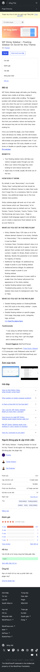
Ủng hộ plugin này (8, 581)
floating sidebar (32, 501)
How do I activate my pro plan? (13, 433)
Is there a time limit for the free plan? (15, 404)
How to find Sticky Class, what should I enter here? (11, 391)
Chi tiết (6, 61)
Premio (7, 48)
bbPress (6, 633)
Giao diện (24, 596)
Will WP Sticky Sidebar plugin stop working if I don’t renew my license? (15, 425)
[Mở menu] (37, 3)
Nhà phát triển (9, 76)
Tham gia (24, 609)
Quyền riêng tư (7, 603)
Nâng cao (5, 511)
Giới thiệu (5, 593)
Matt (4, 630)
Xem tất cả (34, 544)
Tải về (5, 53)
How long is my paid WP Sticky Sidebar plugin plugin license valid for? (15, 418)
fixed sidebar (23, 501)
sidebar (20, 505)
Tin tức (4, 596)
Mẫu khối (24, 603)
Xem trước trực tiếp (17, 53)
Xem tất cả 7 (34, 497)
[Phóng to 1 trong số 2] (17, 369)
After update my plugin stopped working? (16, 398)
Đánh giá (7, 66)
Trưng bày (24, 593)
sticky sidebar (33, 505)
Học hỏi (5, 609)
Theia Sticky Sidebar (30, 348)
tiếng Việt (10, 645)
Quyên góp (26, 616)
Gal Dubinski (10, 468)
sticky (26, 505)
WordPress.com (8, 626)
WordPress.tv (7, 620)
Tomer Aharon (11, 462)
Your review (6, 544)
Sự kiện (23, 613)
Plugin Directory (7, 9)
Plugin (23, 600)
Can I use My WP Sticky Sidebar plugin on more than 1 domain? (13, 411)
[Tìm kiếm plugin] (22, 22)
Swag (24, 620)
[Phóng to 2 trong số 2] (35, 369)
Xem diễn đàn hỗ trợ (9, 563)
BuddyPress (7, 637)
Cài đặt (6, 71)
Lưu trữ (4, 600)
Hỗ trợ (6, 81)
